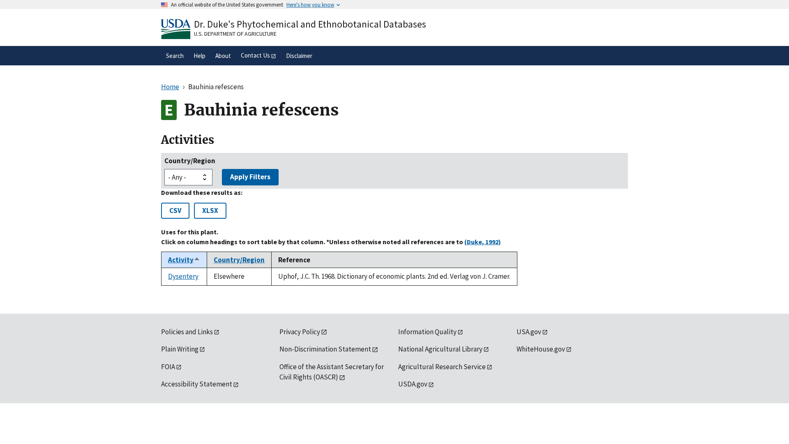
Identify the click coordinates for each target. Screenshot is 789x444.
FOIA (168, 366)
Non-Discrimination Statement (325, 349)
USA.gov (529, 331)
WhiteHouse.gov (541, 349)
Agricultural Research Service (442, 366)
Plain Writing (179, 349)
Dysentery (183, 276)
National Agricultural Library (440, 349)
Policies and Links (187, 331)
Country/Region (189, 160)
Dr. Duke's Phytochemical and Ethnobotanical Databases (310, 24)
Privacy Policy (299, 331)
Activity (184, 259)
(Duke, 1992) (482, 242)
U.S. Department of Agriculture (235, 33)
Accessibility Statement (196, 383)
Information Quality (427, 331)
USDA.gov (412, 383)
